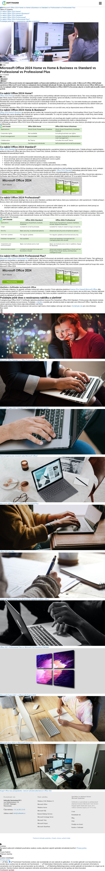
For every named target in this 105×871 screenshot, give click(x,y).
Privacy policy (81, 848)
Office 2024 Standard (7, 149)
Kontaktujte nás (77, 306)
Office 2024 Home (6, 96)
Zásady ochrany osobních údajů (61, 838)
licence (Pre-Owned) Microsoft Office (83, 289)
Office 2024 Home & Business (11, 112)
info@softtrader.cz (19, 813)
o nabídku (39, 302)
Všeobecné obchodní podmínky (42, 838)
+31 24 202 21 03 (19, 809)
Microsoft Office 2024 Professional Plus (14, 258)
